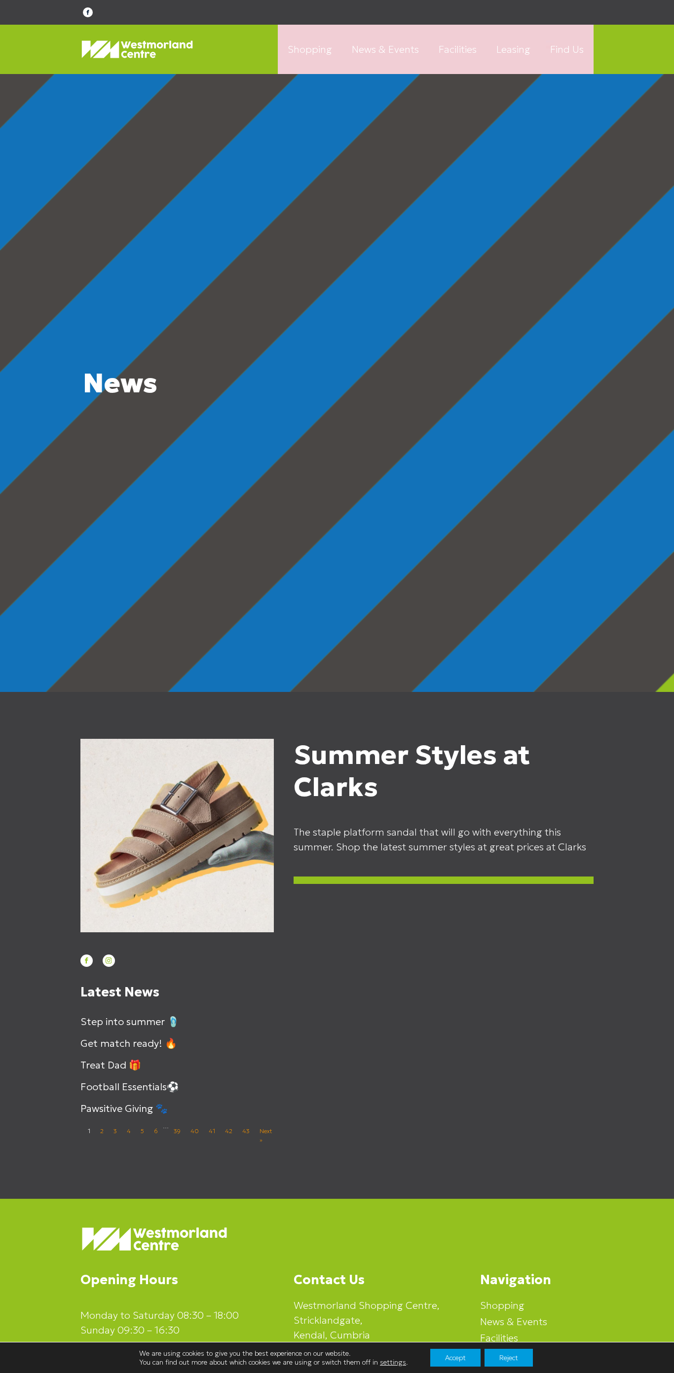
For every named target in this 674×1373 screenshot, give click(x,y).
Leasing (513, 49)
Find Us (567, 49)
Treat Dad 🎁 (110, 1065)
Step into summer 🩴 (130, 1021)
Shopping (310, 49)
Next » (266, 1135)
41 (212, 1131)
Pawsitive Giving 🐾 (124, 1108)
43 (246, 1131)
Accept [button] (455, 1357)
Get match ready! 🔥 (128, 1043)
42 (228, 1131)
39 (177, 1131)
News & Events (385, 49)
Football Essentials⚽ (129, 1086)
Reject (508, 1357)
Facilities (458, 49)
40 (194, 1131)
